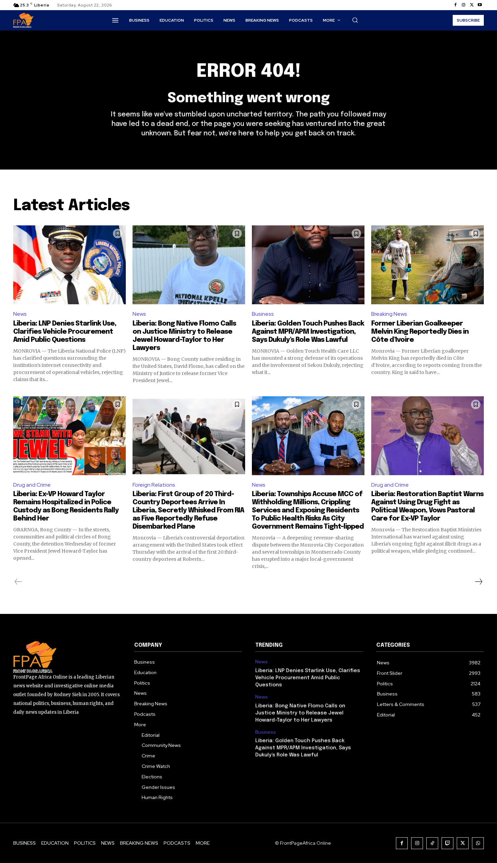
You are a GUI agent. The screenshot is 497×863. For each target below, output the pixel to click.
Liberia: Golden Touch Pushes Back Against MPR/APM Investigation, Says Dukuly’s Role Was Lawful (308, 332)
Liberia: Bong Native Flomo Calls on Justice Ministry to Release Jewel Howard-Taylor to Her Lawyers (300, 713)
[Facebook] (455, 5)
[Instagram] (463, 5)
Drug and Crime (32, 484)
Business (263, 313)
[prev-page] (18, 582)
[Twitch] (447, 843)
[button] (355, 20)
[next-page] (478, 582)
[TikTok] (432, 843)
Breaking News (389, 313)
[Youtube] (480, 5)
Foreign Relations (154, 484)
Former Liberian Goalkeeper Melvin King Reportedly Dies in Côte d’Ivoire (420, 332)
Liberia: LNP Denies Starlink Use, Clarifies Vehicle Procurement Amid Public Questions (64, 332)
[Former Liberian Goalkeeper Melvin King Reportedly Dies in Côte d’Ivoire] (427, 264)
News (20, 313)
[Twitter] (472, 5)
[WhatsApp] (478, 843)
